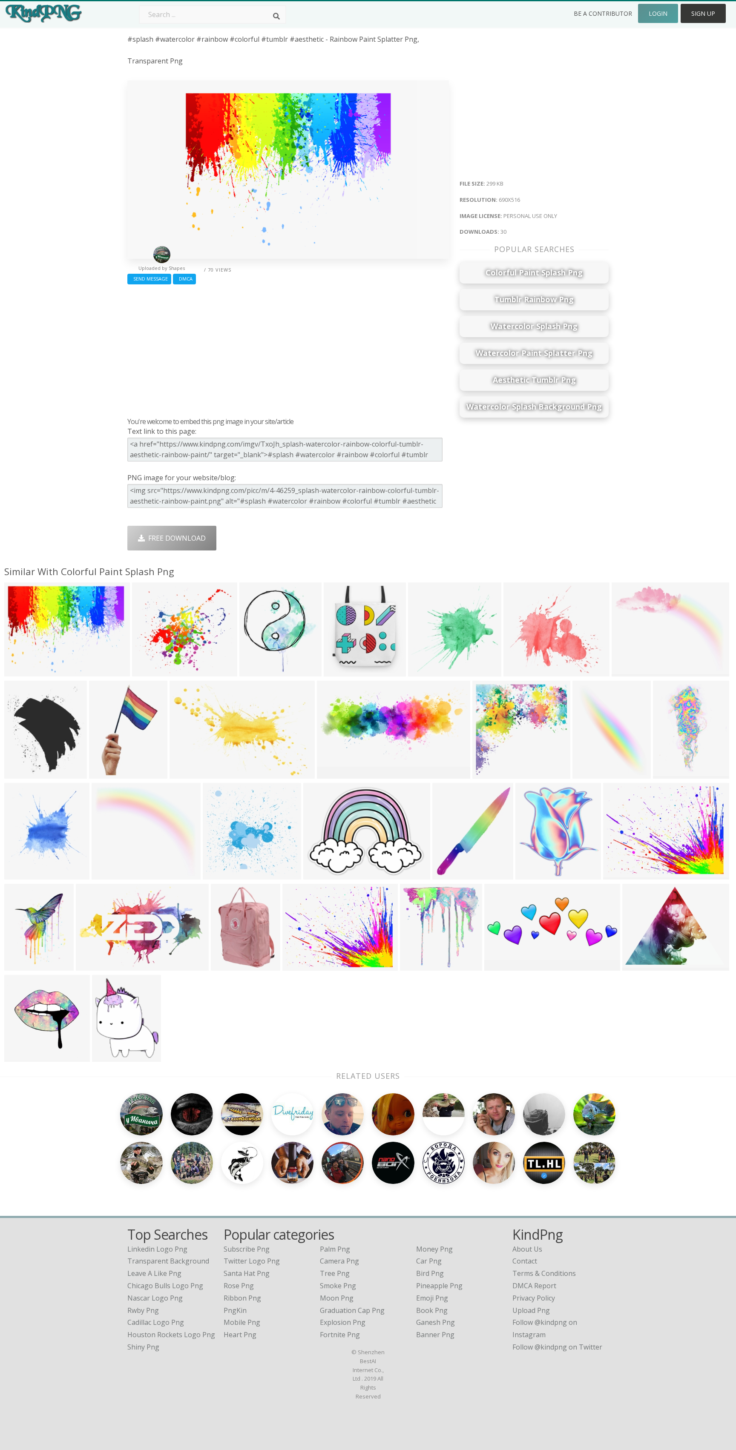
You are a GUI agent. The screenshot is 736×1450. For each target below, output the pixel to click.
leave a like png (154, 1273)
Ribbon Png (242, 1298)
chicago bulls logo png (165, 1285)
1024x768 (620, 874)
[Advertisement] (288, 348)
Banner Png (435, 1334)
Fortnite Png (340, 1334)
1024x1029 (24, 1056)
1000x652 (93, 965)
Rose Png (239, 1285)
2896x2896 (672, 773)
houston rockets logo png (171, 1334)
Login (658, 13)
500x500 (255, 671)
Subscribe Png (247, 1249)
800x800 (339, 671)
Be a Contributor (603, 13)
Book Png (432, 1310)
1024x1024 (108, 773)
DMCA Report (534, 1285)
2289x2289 (631, 671)
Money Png (434, 1249)
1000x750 (300, 965)
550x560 (448, 874)
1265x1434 (24, 874)
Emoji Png (432, 1298)
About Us (527, 1249)
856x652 (319, 874)
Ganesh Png (435, 1322)
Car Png (429, 1261)
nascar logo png (155, 1298)
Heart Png (240, 1334)
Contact (524, 1261)
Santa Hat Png (247, 1273)
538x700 (20, 965)
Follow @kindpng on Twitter (557, 1347)
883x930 (416, 965)
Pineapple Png (439, 1285)
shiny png (143, 1347)
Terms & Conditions (544, 1273)
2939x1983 (189, 773)
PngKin (235, 1310)
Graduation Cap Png (352, 1310)
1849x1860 (427, 671)
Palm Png (335, 1249)
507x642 (108, 1056)
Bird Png (430, 1273)
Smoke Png (338, 1285)
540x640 (20, 773)
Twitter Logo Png (252, 1261)
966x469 (333, 773)
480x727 (588, 773)
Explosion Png (342, 1322)
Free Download (175, 538)
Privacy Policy (533, 1298)
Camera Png (339, 1261)
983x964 (218, 874)
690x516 (20, 671)
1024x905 (521, 671)
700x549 (638, 965)
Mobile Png (242, 1322)
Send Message (149, 278)
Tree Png (335, 1273)
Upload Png (531, 1310)
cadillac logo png (155, 1322)
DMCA (184, 278)
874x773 (107, 874)
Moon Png (337, 1298)
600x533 (148, 671)
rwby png (143, 1310)
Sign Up (703, 13)
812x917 (531, 874)
